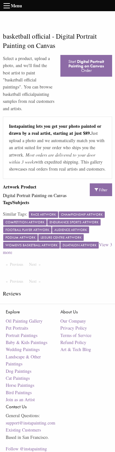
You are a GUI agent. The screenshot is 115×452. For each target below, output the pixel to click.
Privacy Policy (73, 328)
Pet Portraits (17, 328)
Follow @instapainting (26, 449)
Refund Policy (73, 342)
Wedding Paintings (23, 349)
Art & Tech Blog (75, 349)
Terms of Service (75, 335)
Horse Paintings (20, 385)
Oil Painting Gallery (24, 321)
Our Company (73, 321)
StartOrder (86, 65)
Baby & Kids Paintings (26, 342)
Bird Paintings (19, 392)
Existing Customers (23, 430)
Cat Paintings (18, 378)
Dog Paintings (18, 371)
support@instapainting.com (30, 423)
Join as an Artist (20, 399)
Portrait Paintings (21, 335)
